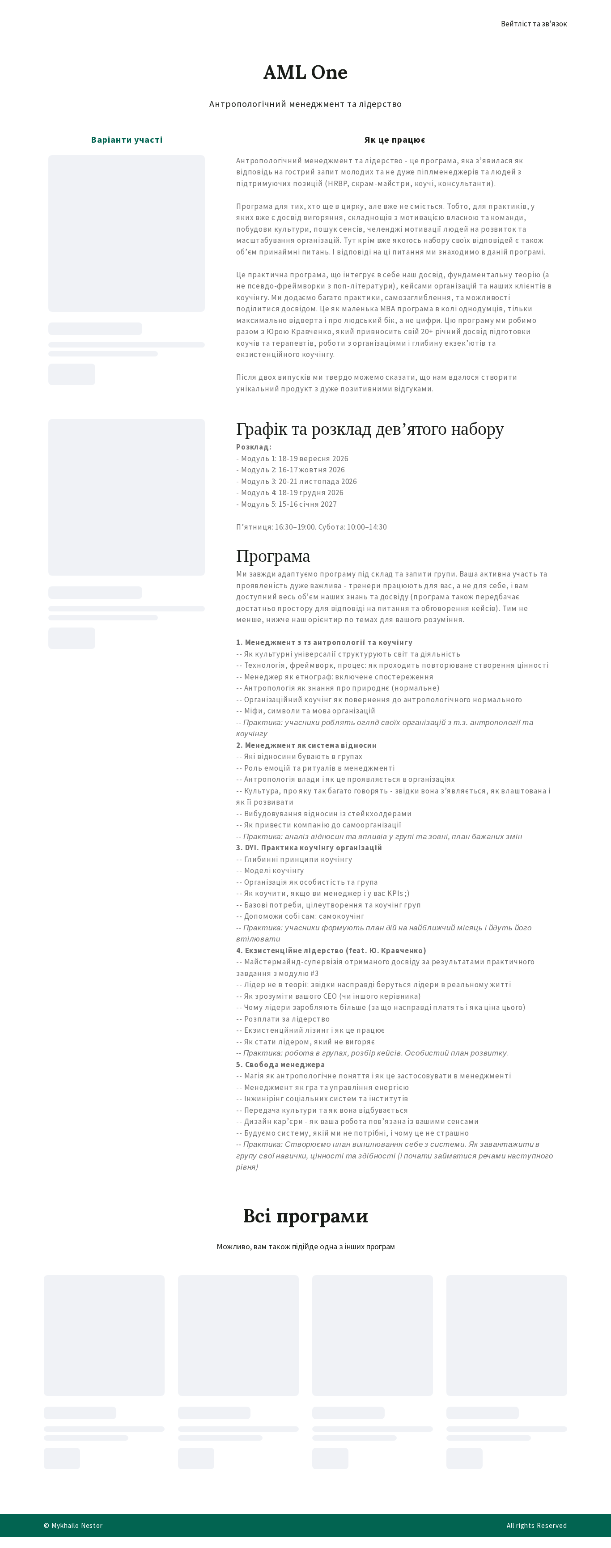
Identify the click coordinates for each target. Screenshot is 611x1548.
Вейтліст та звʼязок (534, 24)
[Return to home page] (79, 23)
